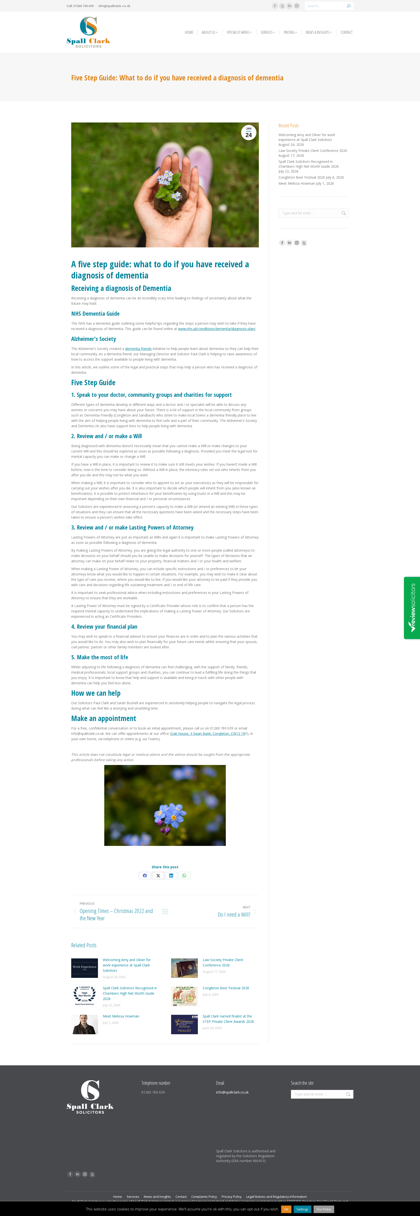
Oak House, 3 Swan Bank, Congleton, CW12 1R (208, 733)
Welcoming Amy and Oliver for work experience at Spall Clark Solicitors (127, 965)
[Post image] (84, 968)
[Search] (348, 6)
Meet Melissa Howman (121, 1016)
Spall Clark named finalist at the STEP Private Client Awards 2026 (228, 1019)
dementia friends (138, 348)
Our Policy (323, 1209)
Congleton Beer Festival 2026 (226, 988)
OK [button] (286, 1209)
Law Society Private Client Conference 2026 (223, 962)
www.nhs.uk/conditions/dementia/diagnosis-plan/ (216, 328)
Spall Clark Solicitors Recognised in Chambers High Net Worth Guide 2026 (130, 993)
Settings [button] (302, 1209)
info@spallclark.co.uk (114, 6)
